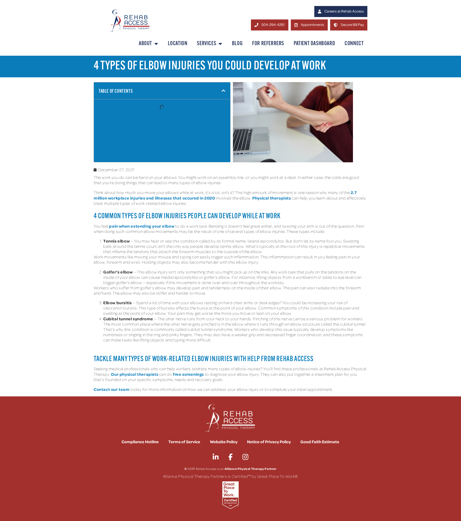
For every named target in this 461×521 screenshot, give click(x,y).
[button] (223, 91)
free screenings (188, 374)
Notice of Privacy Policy (269, 441)
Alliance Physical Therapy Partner (250, 468)
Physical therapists (271, 197)
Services (206, 44)
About (145, 44)
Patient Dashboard (314, 44)
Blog (237, 44)
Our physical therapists (134, 374)
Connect (354, 44)
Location (178, 44)
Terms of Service (184, 441)
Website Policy (223, 441)
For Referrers (268, 44)
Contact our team (112, 389)
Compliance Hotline (140, 441)
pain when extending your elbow (141, 226)
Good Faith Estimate (319, 441)
